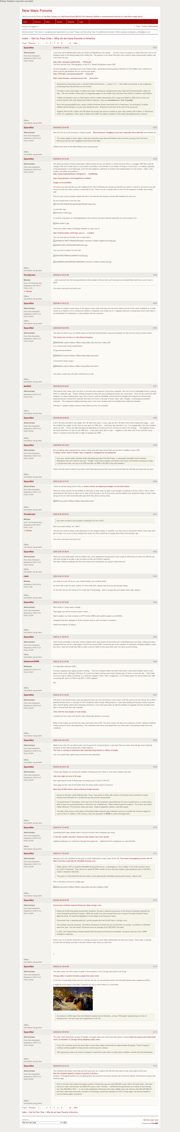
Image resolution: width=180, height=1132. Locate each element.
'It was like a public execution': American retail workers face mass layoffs (81, 837)
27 (70, 43)
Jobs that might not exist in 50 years (67, 776)
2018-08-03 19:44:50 (61, 128)
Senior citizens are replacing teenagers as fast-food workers (107, 486)
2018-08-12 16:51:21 (61, 303)
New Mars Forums (37, 11)
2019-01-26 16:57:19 (61, 767)
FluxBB (154, 1123)
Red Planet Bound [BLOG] (71, 17)
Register (71, 22)
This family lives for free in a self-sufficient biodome (73, 337)
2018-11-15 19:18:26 (61, 602)
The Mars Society (50, 17)
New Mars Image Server (133, 17)
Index (25, 22)
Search (59, 22)
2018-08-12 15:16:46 (61, 159)
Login (81, 22)
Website (29, 291)
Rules (47, 22)
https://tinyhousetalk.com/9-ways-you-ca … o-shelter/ (73, 233)
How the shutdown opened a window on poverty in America (75, 1073)
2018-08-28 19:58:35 (61, 418)
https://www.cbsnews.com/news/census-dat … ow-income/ (75, 78)
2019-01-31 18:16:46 (61, 967)
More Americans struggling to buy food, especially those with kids (118, 133)
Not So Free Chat (41, 38)
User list (37, 22)
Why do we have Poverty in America (74, 38)
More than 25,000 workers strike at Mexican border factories (76, 789)
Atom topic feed (152, 1120)
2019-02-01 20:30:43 (61, 1032)
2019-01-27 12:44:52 (61, 827)
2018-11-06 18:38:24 (61, 552)
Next (75, 43)
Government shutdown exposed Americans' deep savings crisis (77, 905)
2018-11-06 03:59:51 (61, 514)
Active (144, 26)
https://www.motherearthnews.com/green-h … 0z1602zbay (75, 174)
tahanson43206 (31, 661)
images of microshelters (62, 183)
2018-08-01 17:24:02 (61, 48)
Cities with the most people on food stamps (69, 712)
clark (26, 576)
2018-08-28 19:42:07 (61, 386)
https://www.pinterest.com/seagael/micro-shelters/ (72, 178)
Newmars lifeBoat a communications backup (103, 17)
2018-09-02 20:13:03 (61, 445)
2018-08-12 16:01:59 (61, 275)
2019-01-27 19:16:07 (61, 853)
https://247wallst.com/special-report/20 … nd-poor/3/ (73, 74)
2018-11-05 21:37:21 (61, 481)
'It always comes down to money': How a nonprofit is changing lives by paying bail (84, 453)
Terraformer (29, 275)
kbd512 (27, 386)
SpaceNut (29, 48)
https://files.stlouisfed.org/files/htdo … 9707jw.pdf (72, 62)
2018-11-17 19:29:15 (61, 637)
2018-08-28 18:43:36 (61, 328)
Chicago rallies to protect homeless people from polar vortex (76, 976)
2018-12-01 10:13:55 (61, 740)
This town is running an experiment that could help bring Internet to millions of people (85, 750)
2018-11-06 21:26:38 (61, 576)
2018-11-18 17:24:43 (61, 695)
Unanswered (153, 26)
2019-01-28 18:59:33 (61, 900)
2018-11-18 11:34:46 (61, 662)
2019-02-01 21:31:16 (61, 1066)
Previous (32, 43)
